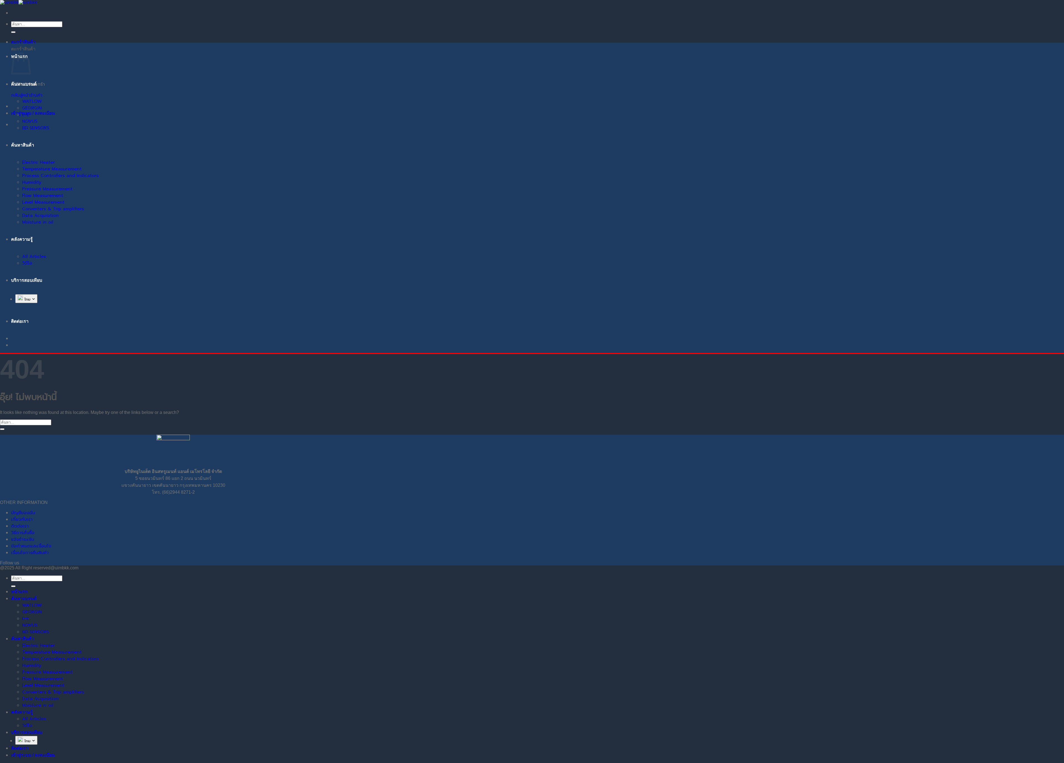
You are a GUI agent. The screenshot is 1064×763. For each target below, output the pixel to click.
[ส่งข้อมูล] (13, 32)
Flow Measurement (42, 195)
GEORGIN (32, 108)
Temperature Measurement (52, 169)
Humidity (31, 182)
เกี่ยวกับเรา (22, 519)
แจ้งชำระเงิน (22, 539)
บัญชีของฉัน (23, 512)
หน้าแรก (19, 591)
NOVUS (29, 121)
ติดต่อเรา (20, 526)
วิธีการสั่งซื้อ (22, 532)
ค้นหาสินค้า (22, 145)
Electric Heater (38, 162)
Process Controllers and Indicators (60, 175)
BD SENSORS (35, 128)
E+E (25, 114)
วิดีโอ (27, 263)
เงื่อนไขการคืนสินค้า (30, 552)
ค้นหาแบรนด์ (24, 84)
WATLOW (32, 101)
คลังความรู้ (22, 239)
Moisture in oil (37, 222)
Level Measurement (43, 202)
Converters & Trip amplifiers (53, 209)
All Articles (34, 256)
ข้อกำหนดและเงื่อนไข (31, 546)
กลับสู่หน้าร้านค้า (26, 95)
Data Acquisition (40, 215)
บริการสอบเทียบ (26, 280)
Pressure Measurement (47, 189)
